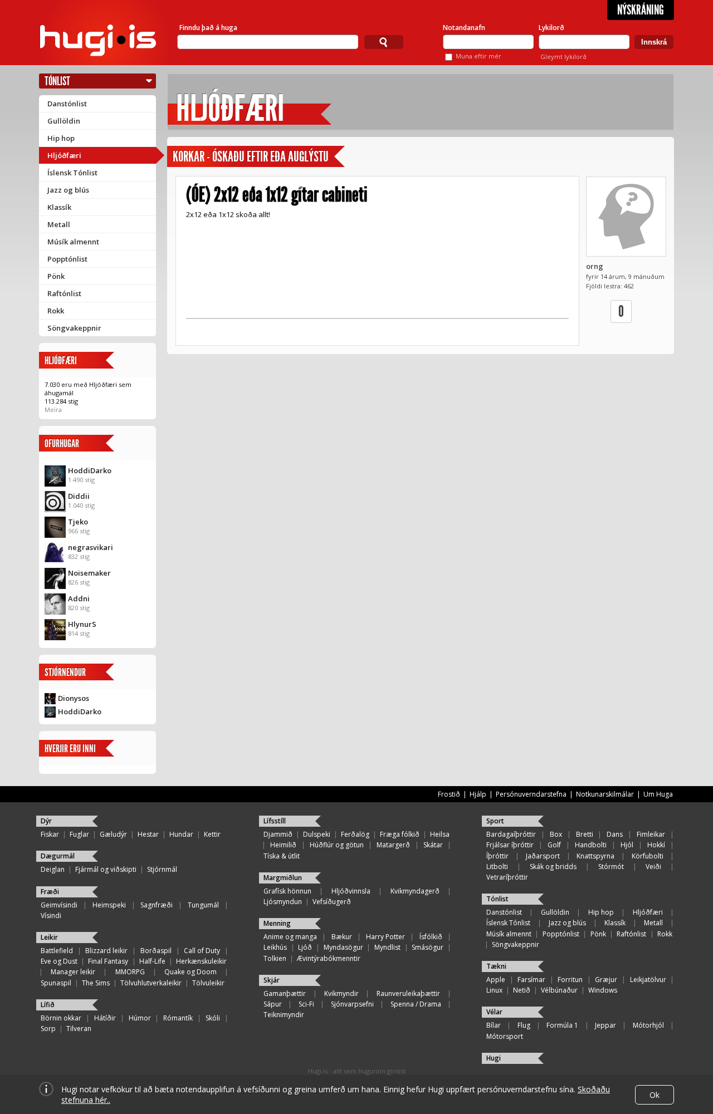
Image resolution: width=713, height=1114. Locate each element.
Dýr (46, 821)
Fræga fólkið (399, 834)
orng (594, 266)
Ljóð (305, 947)
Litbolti (497, 866)
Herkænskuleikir (201, 961)
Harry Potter (385, 936)
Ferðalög (355, 834)
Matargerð (393, 845)
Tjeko (78, 522)
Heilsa (440, 834)
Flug (523, 1025)
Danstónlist (67, 104)
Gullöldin (63, 121)
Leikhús (275, 947)
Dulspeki (316, 834)
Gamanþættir (284, 993)
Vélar (494, 1012)
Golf (554, 845)
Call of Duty (202, 950)
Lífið (48, 1004)
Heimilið (283, 845)
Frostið (449, 794)
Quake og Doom (190, 971)
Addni (79, 598)
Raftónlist (64, 293)
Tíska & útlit (281, 856)
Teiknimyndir (283, 1014)
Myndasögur (343, 947)
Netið (521, 990)
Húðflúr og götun (337, 845)
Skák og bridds (553, 866)
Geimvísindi (59, 905)
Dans (615, 834)
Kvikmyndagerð (414, 891)
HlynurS (82, 624)
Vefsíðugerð (331, 901)
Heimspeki (109, 905)
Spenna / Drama (415, 1004)
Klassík (59, 207)
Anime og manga (290, 936)
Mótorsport (504, 1036)
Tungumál (203, 905)
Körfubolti (647, 856)
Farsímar (531, 979)
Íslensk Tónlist (72, 173)
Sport (495, 821)
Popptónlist (67, 259)
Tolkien (274, 958)
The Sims (96, 983)
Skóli (213, 1018)
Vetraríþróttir (507, 877)
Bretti (584, 834)
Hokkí (656, 845)
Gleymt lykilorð (563, 56)
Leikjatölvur (648, 979)
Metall (58, 224)
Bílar (493, 1025)
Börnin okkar (61, 1018)
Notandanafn (464, 27)
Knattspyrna (595, 856)
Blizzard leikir (106, 950)
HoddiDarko (89, 470)
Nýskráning (640, 10)
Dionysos (73, 698)
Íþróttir (497, 856)
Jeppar (605, 1025)
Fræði (50, 891)
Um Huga (658, 794)
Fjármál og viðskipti (105, 869)
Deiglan (53, 869)
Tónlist (57, 81)
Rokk (55, 311)
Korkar (188, 156)
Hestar (148, 834)
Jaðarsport (543, 856)
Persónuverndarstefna (531, 794)
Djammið (277, 834)
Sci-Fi (306, 1004)
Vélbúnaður (559, 990)
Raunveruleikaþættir (408, 993)
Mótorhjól (648, 1025)
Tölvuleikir (208, 983)
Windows (602, 990)
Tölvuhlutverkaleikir (151, 983)
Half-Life (152, 961)
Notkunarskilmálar (605, 794)
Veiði (653, 866)
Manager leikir (73, 971)
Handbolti (591, 845)
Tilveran (78, 1028)
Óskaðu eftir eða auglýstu (270, 156)
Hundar (181, 834)
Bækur (341, 936)
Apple (495, 979)
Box (556, 834)
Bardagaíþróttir (511, 834)
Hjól (627, 845)
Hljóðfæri (64, 155)
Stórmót (611, 866)
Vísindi (51, 915)
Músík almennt (73, 242)
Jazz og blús (68, 190)
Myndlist (387, 947)
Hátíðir (105, 1018)
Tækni (496, 966)
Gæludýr (113, 834)
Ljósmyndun (282, 901)
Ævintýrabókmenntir (328, 958)
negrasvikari (90, 547)
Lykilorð (551, 27)
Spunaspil (56, 983)
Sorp (48, 1028)
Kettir (212, 834)
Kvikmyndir (341, 993)
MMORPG (130, 971)
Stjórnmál (162, 869)
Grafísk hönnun (287, 891)
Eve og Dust (59, 961)
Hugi (493, 1058)
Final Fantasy (108, 961)
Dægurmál (58, 856)
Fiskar (50, 834)
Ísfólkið (430, 936)
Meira (53, 409)
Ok (654, 1095)
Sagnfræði (156, 905)
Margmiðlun (282, 877)
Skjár (271, 980)
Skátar (433, 845)
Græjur (606, 979)
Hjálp (478, 794)
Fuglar (79, 834)
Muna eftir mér (478, 56)
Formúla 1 (562, 1025)
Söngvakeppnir (74, 328)
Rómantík (178, 1018)
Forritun (570, 979)
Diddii (79, 496)
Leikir (49, 937)
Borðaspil (156, 950)
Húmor (140, 1018)
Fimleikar (651, 834)
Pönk (56, 276)
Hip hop (61, 138)
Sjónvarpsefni (352, 1004)
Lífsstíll (274, 821)
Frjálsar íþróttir (510, 845)
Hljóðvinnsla (350, 891)
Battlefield (57, 950)
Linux (494, 990)
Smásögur (427, 947)
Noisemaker (89, 573)
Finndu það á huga (208, 27)
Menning (277, 923)
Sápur (272, 1004)
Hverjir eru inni (70, 748)
